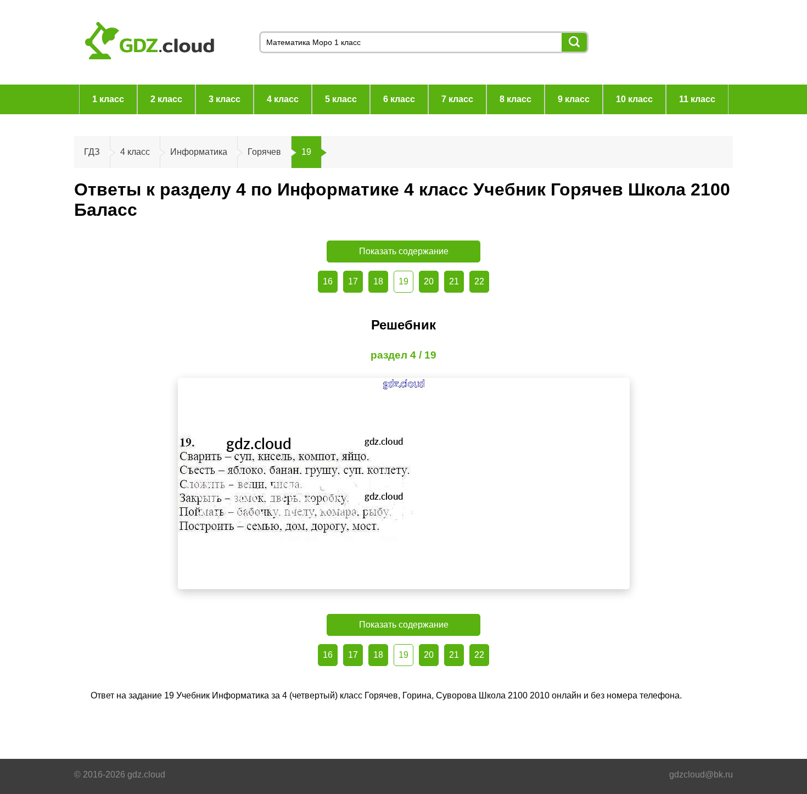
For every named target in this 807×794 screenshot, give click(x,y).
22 (479, 281)
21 (454, 281)
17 (353, 281)
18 (378, 281)
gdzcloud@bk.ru (701, 774)
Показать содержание (404, 251)
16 (328, 281)
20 (429, 281)
